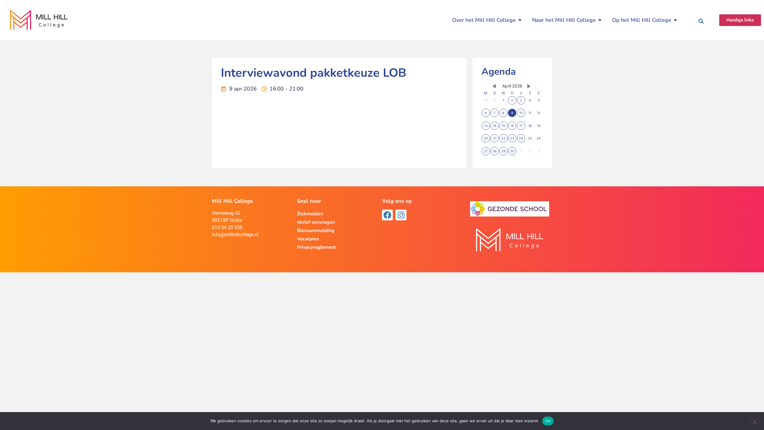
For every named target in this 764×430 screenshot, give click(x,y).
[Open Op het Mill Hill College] (675, 20)
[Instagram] (400, 215)
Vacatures (308, 239)
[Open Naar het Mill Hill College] (600, 20)
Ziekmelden (310, 214)
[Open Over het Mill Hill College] (520, 20)
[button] (701, 21)
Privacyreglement (316, 247)
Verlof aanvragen (316, 222)
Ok (548, 420)
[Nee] (754, 420)
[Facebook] (387, 215)
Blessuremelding (316, 230)
